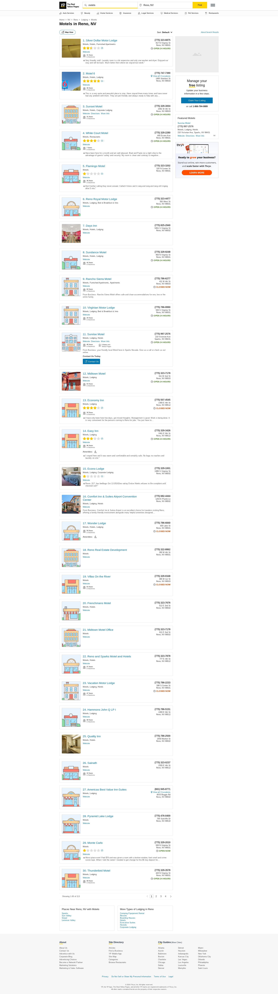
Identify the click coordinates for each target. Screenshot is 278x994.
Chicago (161, 962)
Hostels (123, 925)
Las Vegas (182, 959)
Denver (161, 968)
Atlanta (161, 948)
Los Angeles (183, 962)
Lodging (84, 20)
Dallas (160, 965)
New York (202, 954)
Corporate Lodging (104, 110)
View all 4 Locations (161, 76)
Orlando (201, 959)
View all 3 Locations (161, 792)
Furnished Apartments (106, 44)
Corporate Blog (65, 957)
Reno (76, 20)
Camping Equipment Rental (132, 913)
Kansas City (183, 957)
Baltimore (162, 954)
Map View (69, 32)
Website (86, 52)
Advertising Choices (68, 959)
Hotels (92, 44)
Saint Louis (203, 968)
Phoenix (201, 965)
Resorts (123, 916)
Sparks (65, 913)
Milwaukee (202, 951)
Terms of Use (159, 976)
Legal (171, 976)
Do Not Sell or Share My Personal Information (131, 976)
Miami (200, 948)
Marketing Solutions (68, 965)
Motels (86, 44)
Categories (113, 959)
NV (69, 20)
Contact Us (93, 361)
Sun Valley (66, 916)
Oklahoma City (204, 957)
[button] (213, 5)
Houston (181, 951)
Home (61, 20)
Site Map (113, 957)
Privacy (105, 976)
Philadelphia (203, 962)
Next (170, 896)
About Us (63, 948)
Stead (64, 918)
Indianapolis (183, 954)
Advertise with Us (67, 954)
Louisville (182, 965)
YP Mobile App (115, 954)
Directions (95, 113)
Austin (161, 951)
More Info (105, 113)
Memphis (182, 968)
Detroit (181, 948)
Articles (112, 948)
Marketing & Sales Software (71, 968)
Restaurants (95, 137)
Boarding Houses (127, 918)
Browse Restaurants (117, 962)
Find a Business (116, 951)
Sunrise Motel (184, 123)
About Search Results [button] (210, 32)
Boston (161, 957)
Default (165, 32)
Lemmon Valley (68, 920)
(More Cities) (176, 942)
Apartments (115, 283)
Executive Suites (127, 922)
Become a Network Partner (71, 962)
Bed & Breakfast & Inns (108, 203)
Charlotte (162, 959)
